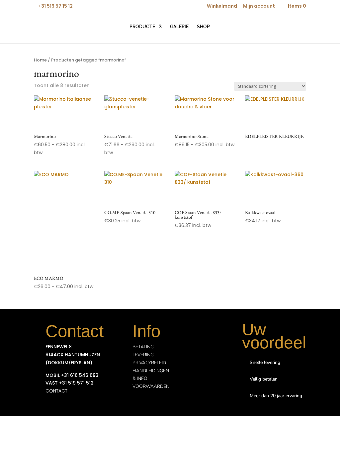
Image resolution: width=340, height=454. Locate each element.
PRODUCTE (142, 26)
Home (40, 60)
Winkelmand (222, 6)
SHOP (203, 26)
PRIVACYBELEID (149, 363)
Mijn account (259, 6)
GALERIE (179, 26)
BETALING (143, 347)
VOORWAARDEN (150, 386)
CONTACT (56, 391)
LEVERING (143, 355)
